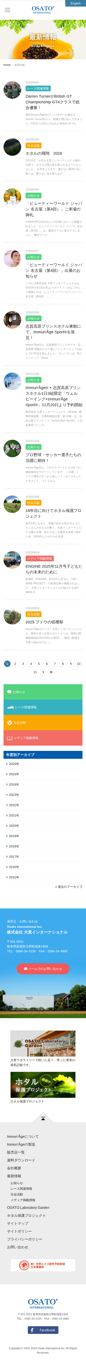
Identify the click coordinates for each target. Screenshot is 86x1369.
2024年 (14, 784)
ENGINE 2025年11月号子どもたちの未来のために (54, 569)
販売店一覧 (16, 1152)
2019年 (14, 836)
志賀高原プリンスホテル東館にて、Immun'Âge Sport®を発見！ (53, 332)
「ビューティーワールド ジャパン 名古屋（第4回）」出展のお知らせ (54, 270)
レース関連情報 (21, 1188)
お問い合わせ (17, 1247)
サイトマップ (17, 1223)
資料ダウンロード (21, 1160)
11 (35, 672)
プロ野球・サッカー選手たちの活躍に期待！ (53, 458)
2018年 (14, 846)
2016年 (14, 867)
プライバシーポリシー (24, 1239)
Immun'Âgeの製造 (21, 1144)
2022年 (14, 805)
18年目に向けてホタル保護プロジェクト (54, 513)
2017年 (14, 856)
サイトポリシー (19, 1231)
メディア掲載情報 (26, 738)
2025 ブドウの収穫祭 (44, 622)
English (76, 3)
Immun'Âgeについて (23, 1136)
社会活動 (17, 1194)
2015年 (14, 877)
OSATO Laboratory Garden (28, 1207)
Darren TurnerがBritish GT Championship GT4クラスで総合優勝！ (53, 102)
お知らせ (19, 692)
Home (7, 64)
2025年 (14, 774)
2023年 (14, 795)
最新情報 (14, 1176)
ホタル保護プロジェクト (26, 1215)
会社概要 (14, 1168)
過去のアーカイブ (70, 886)
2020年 (14, 825)
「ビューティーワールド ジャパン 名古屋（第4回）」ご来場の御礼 (54, 209)
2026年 (14, 764)
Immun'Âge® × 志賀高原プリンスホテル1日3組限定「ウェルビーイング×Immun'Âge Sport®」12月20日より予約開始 (54, 396)
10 (78, 664)
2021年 (14, 815)
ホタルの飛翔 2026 (44, 153)
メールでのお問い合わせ (45, 969)
